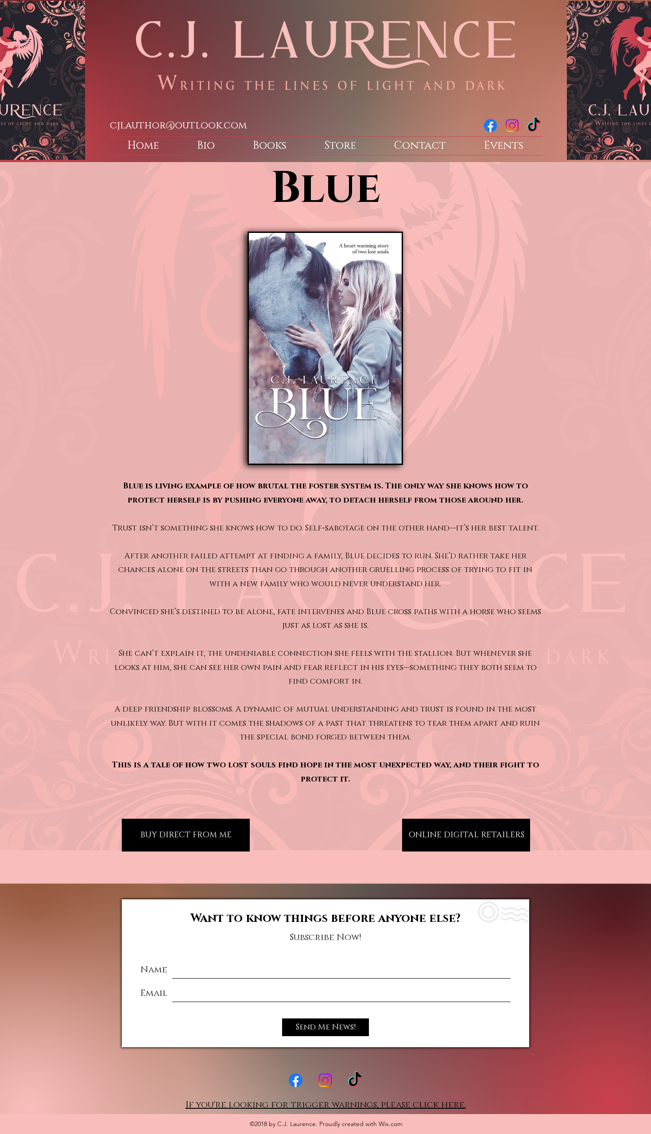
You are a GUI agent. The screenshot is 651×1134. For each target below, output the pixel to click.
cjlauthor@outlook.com (178, 125)
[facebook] (490, 125)
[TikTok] (533, 125)
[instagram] (512, 125)
